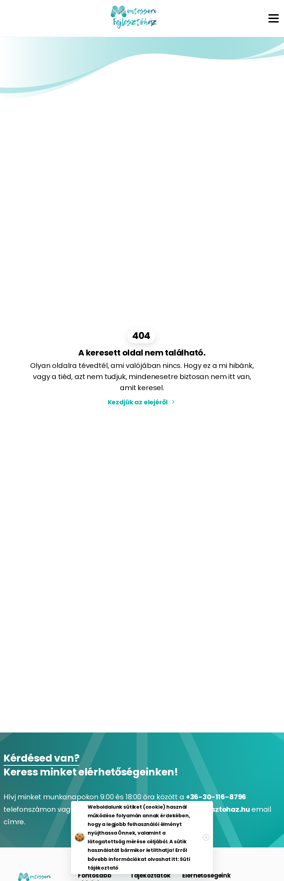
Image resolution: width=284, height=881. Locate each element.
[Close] (206, 837)
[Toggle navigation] (274, 18)
